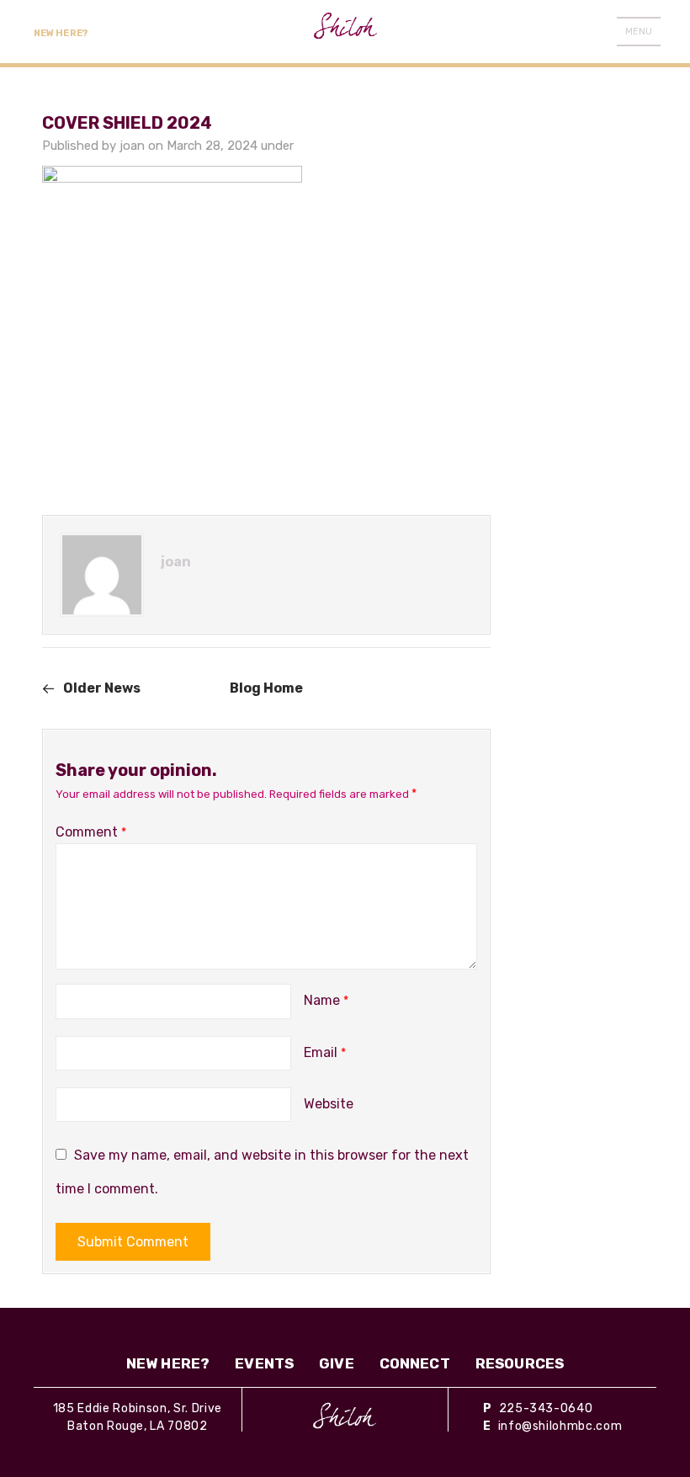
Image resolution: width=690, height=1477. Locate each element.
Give (336, 1363)
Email (325, 1052)
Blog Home (266, 688)
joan (132, 145)
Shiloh (345, 31)
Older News (102, 688)
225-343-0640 (546, 1408)
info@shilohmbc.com (560, 1426)
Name (326, 1000)
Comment (91, 832)
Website (328, 1104)
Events (264, 1363)
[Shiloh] (344, 1416)
